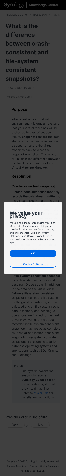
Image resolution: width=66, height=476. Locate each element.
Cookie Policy (34, 236)
